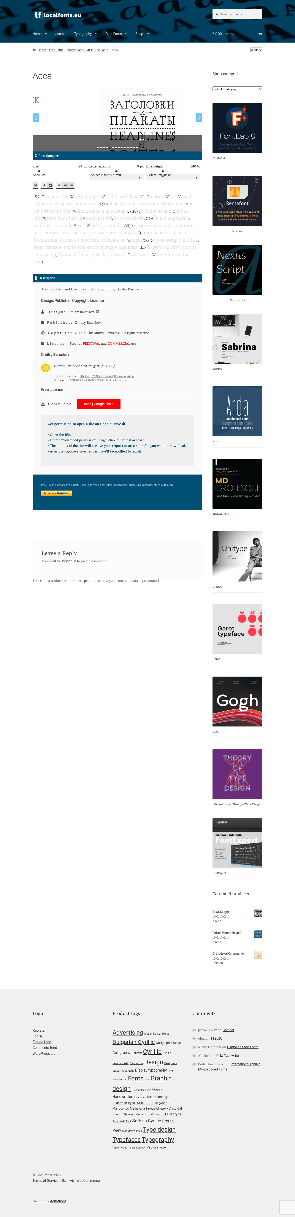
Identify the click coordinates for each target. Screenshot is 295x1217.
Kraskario (120, 376)
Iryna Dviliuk (136, 1103)
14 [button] (137, 148)
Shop (139, 34)
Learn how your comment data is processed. (126, 581)
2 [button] (101, 148)
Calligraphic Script (168, 1043)
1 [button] (98, 148)
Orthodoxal (158, 1114)
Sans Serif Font (122, 1121)
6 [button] (113, 148)
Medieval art (138, 1108)
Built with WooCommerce (81, 1181)
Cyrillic (152, 1051)
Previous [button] (36, 117)
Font (170, 1070)
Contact (228, 1030)
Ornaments (143, 1114)
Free (147, 1079)
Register (39, 1030)
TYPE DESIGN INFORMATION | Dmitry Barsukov (98, 380)
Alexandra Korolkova (157, 1033)
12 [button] (131, 148)
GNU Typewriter (228, 1056)
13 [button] (134, 148)
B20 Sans (96, 376)
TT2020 (216, 1038)
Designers (170, 1063)
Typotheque (120, 1147)
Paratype (174, 1114)
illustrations (155, 1097)
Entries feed (42, 1042)
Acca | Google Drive (99, 404)
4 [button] (107, 148)
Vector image (156, 1147)
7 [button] (116, 148)
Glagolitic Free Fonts (243, 1047)
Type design (159, 1129)
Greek (157, 1089)
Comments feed (45, 1048)
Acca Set (39, 175)
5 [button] (110, 148)
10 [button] (125, 148)
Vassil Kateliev (137, 1147)
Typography (83, 34)
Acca (130, 376)
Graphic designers (141, 1090)
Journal (60, 34)
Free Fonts (113, 34)
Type (139, 1130)
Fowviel (108, 376)
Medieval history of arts (162, 1108)
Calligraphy (121, 1052)
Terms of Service (46, 1181)
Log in (37, 1036)
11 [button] (128, 148)
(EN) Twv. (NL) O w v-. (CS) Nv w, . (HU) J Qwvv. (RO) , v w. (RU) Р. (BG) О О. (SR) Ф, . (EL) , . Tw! (114, 219)
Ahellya (84, 376)
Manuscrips (121, 1108)
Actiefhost (58, 1201)
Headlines (140, 1097)
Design (153, 1062)
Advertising (128, 1032)
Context (137, 1053)
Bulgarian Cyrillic (134, 1042)
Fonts (136, 1078)
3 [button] (104, 148)
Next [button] (199, 117)
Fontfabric (120, 1079)
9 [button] (122, 148)
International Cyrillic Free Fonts (87, 50)
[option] (118, 119)
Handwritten (123, 1096)
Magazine (161, 1103)
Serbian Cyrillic (146, 1120)
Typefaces (127, 1139)
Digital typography (123, 1070)
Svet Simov (128, 1130)
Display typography (151, 1070)
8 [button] (119, 148)
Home (37, 34)
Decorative (136, 1063)
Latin (150, 1103)
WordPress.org (44, 1053)
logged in (69, 561)
